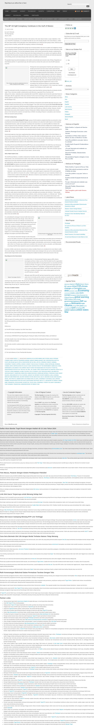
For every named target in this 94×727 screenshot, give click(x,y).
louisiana (55, 375)
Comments (86, 11)
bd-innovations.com (57, 448)
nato (83, 303)
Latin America (63, 19)
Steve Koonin (18, 382)
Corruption (50, 11)
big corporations (49, 360)
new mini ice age (49, 376)
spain (73, 308)
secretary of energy (52, 380)
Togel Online (40, 561)
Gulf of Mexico (33, 371)
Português (35, 15)
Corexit (23, 364)
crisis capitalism (49, 364)
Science (22, 11)
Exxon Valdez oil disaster (48, 369)
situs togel (53, 621)
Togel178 (3, 593)
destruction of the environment (41, 365)
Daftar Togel (54, 433)
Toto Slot (19, 528)
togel (52, 554)
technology (79, 308)
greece (77, 301)
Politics (37, 19)
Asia (55, 19)
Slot (43, 625)
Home (7, 11)
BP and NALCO (14, 362)
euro (82, 293)
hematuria (18, 373)
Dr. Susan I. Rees (35, 369)
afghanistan (67, 284)
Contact (7, 15)
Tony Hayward (9, 384)
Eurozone (82, 295)
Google (79, 299)
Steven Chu (26, 382)
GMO (66, 299)
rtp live (75, 520)
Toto (76, 575)
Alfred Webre (38, 358)
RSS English (17, 15)
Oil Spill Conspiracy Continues (43, 378)
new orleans (57, 376)
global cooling (24, 371)
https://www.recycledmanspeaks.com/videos (36, 619)
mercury (7, 376)
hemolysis (24, 373)
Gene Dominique (14, 371)
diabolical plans (56, 365)
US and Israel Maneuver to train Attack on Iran (76, 237)
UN (83, 308)
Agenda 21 (73, 284)
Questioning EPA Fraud (32, 380)
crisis (84, 288)
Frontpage (67, 223)
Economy (14, 11)
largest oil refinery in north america (38, 375)
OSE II (53, 378)
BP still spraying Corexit (44, 362)
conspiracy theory (10, 364)
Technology (32, 11)
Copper (18, 364)
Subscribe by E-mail (72, 33)
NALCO (42, 376)
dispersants (8, 367)
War (58, 11)
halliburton (54, 371)
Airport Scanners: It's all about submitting (75, 234)
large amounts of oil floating (18, 375)
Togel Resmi (17, 722)
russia (85, 305)
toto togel (40, 502)
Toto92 (41, 649)
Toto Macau (74, 476)
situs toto (64, 458)
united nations (70, 310)
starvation (11, 382)
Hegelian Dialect (9, 373)
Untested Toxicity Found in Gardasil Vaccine (76, 211)
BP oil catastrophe (24, 362)
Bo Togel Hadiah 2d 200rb (69, 440)
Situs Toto (65, 482)
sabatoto (43, 585)
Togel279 (25, 689)
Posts (78, 11)
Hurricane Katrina (42, 373)
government (69, 301)
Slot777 (87, 531)
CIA (79, 286)
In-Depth (41, 11)
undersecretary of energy (29, 384)
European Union (75, 295)
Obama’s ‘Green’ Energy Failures (73, 208)
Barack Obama (84, 284)
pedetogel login (81, 453)
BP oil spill (33, 362)
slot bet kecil (55, 544)
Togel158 (30, 606)
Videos (65, 11)
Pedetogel (31, 617)
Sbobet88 (9, 707)
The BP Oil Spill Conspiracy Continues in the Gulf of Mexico (29, 26)
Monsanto (76, 303)
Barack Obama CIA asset (36, 360)
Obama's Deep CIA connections (25, 378)
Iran (85, 301)
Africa (71, 19)
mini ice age (37, 376)
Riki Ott (42, 380)
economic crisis (73, 291)
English (13, 19)
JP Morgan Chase (53, 373)
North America (29, 19)
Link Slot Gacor (28, 497)
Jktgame (61, 709)
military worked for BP (26, 376)
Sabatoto (55, 658)
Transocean (16, 384)
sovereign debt (67, 308)
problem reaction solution (18, 380)
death (11, 365)
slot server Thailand (23, 549)
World (7, 19)
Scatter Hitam (35, 505)
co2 (72, 288)
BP (9, 362)
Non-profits (12, 378)
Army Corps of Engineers (17, 360)
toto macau (36, 489)
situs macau (53, 638)
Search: (69, 4)
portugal (74, 305)
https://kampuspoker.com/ (30, 623)
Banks (78, 284)
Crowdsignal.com (72, 74)
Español (26, 15)
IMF (82, 301)
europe (67, 295)
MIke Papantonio (14, 376)
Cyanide (7, 365)
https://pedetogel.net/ (45, 614)
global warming (82, 297)
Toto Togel (39, 463)
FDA (86, 295)
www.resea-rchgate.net (23, 601)
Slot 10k (64, 539)
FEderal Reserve (69, 297)
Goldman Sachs (72, 299)
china (74, 286)
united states (82, 310)
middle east (67, 303)
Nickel (6, 378)
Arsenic (27, 360)
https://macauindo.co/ (12, 612)
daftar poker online (37, 627)
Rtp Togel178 (10, 603)
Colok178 (22, 628)
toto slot (50, 467)
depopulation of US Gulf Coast (22, 365)
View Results (72, 72)
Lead (51, 375)
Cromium (57, 364)
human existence (32, 373)
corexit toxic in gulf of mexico (35, 364)
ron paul (80, 306)
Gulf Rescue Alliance (45, 371)
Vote (71, 69)
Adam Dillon (30, 358)
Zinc (38, 384)
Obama (68, 305)
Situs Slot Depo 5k (8, 510)
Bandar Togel (69, 724)
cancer (69, 286)
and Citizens (45, 358)
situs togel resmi (58, 643)
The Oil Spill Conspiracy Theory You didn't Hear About (45, 382)
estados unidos (74, 293)
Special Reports (47, 19)
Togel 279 (13, 605)
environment (67, 293)
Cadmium (53, 362)
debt (66, 290)
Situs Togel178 (18, 588)
